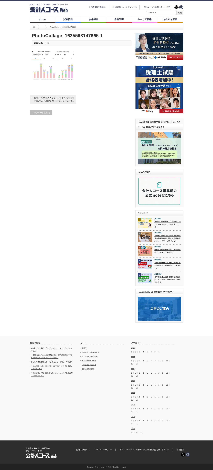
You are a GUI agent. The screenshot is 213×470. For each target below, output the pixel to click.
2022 (133, 393)
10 (167, 361)
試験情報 (68, 19)
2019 (133, 429)
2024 (133, 369)
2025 (133, 357)
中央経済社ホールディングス (124, 7)
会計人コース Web (104, 467)
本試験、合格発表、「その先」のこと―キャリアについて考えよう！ (167, 224)
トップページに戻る (41, 112)
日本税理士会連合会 (89, 360)
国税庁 (84, 348)
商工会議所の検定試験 (90, 356)
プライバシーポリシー (103, 450)
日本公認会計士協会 (89, 365)
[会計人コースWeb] (49, 11)
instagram (181, 7)
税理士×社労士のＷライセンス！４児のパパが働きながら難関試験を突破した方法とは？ (54, 99)
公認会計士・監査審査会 (90, 352)
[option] (159, 46)
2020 (133, 417)
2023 (133, 381)
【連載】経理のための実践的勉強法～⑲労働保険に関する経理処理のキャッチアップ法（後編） (167, 238)
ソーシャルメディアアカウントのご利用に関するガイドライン (144, 450)
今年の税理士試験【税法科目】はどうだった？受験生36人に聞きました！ (167, 265)
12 (137, 364)
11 (132, 364)
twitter (176, 7)
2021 (133, 405)
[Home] (34, 27)
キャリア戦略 (145, 19)
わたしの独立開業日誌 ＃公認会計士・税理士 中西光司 (167, 251)
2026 (133, 348)
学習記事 (119, 19)
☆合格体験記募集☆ (97, 7)
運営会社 (180, 450)
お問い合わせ (81, 450)
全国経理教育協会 (88, 369)
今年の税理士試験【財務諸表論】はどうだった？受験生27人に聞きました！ (167, 279)
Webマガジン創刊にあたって (156, 7)
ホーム (42, 19)
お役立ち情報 (170, 19)
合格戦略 (93, 19)
